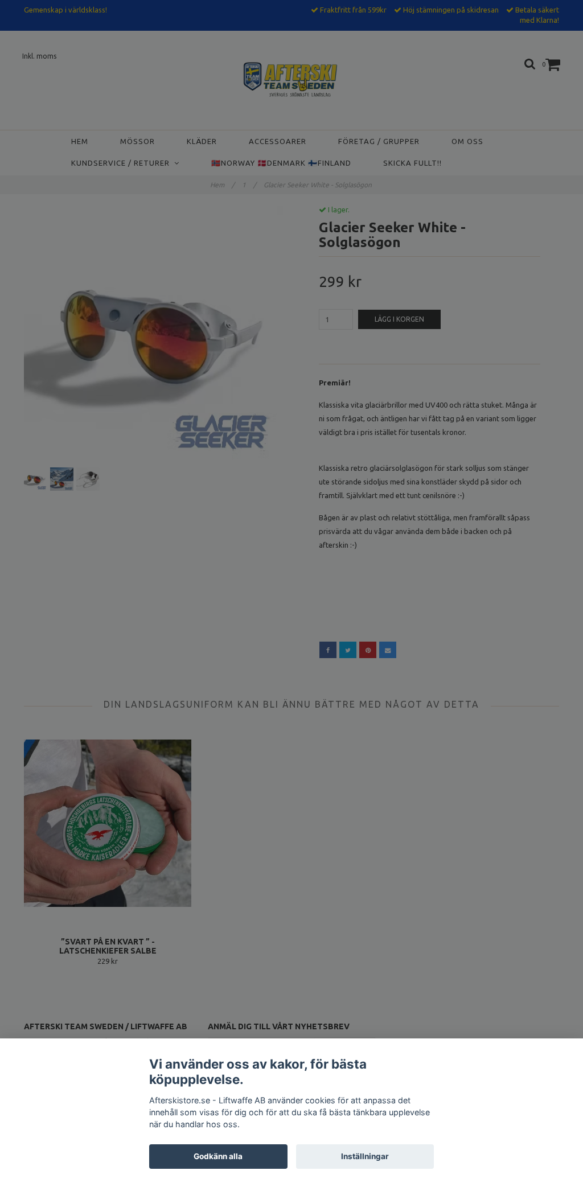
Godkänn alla (218, 1156)
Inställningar (365, 1156)
